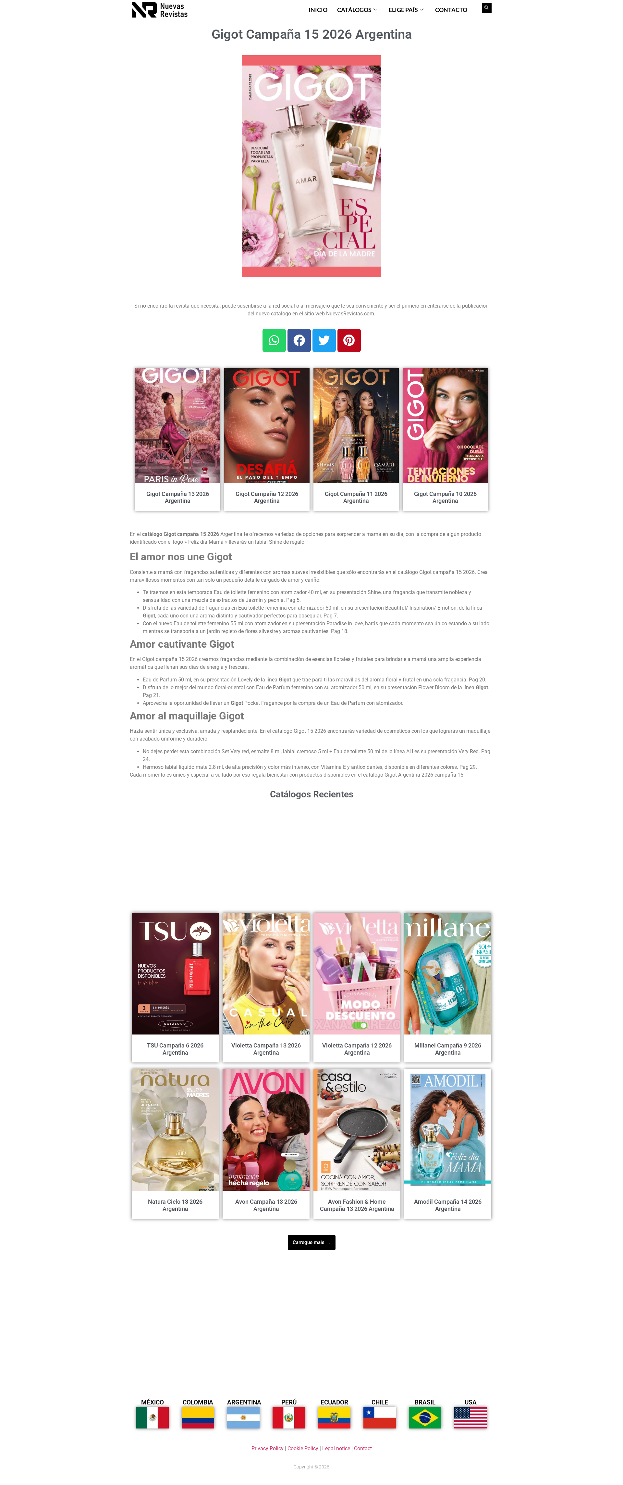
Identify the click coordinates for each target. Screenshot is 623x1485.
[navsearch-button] (487, 8)
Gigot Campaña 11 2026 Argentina (356, 497)
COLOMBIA (198, 1402)
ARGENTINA (244, 1402)
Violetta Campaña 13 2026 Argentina (266, 1049)
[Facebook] (299, 340)
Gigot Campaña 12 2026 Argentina (267, 497)
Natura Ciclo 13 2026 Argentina (175, 1205)
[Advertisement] (182, 95)
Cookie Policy (302, 1448)
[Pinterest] (349, 340)
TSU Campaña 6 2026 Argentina (175, 1049)
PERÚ (289, 1402)
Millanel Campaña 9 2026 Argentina (447, 1049)
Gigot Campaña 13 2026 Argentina (177, 497)
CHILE (380, 1402)
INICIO (318, 9)
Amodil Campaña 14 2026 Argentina (448, 1205)
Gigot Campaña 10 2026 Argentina (445, 497)
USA (471, 1402)
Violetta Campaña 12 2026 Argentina (357, 1049)
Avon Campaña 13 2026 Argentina (266, 1205)
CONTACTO (451, 9)
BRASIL (425, 1402)
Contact (363, 1448)
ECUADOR (334, 1402)
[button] (372, 64)
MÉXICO (152, 1402)
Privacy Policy (267, 1448)
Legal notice (336, 1448)
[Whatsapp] (274, 340)
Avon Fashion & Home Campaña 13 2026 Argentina (357, 1205)
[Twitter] (324, 340)
